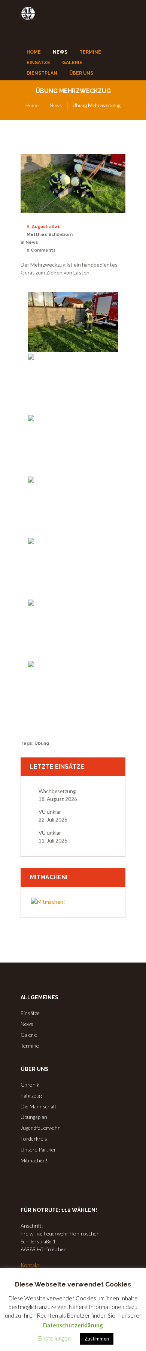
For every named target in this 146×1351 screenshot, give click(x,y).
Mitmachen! (34, 1160)
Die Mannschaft (39, 1106)
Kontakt (30, 1265)
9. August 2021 (43, 226)
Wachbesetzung (57, 791)
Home (32, 105)
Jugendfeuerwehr (40, 1128)
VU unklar (50, 811)
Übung (41, 743)
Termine (30, 1045)
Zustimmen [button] (97, 1339)
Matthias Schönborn (50, 234)
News (56, 105)
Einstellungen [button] (54, 1338)
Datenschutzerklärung (73, 1325)
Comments (41, 250)
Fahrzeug (31, 1095)
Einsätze (30, 1013)
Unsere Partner (38, 1149)
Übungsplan (34, 1117)
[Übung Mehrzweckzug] (73, 183)
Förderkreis (34, 1138)
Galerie (29, 1035)
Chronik (30, 1084)
